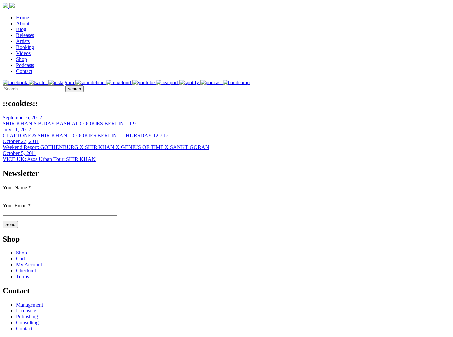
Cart (20, 258)
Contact (24, 71)
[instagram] (61, 82)
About (22, 23)
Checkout (26, 270)
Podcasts (25, 65)
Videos (23, 53)
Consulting (27, 322)
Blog (21, 29)
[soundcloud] (90, 82)
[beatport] (167, 82)
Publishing (27, 316)
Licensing (26, 310)
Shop (21, 59)
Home (22, 17)
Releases (25, 35)
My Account (29, 264)
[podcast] (211, 82)
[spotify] (189, 82)
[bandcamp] (236, 82)
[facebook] (16, 82)
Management (29, 305)
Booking (25, 47)
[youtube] (144, 82)
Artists (23, 41)
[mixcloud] (119, 82)
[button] (74, 88)
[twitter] (38, 82)
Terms (22, 276)
